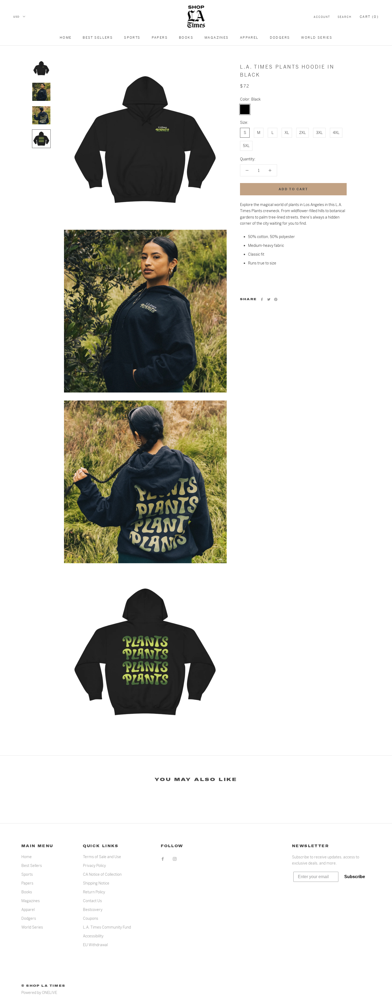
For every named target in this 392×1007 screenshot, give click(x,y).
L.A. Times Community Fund (107, 927)
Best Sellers (98, 37)
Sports (132, 37)
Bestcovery (92, 909)
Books (186, 37)
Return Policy (94, 892)
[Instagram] (175, 859)
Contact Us (92, 900)
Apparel (249, 37)
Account (322, 17)
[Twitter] (268, 299)
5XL (246, 145)
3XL (319, 132)
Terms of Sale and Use (102, 856)
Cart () (369, 17)
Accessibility (93, 936)
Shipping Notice (96, 883)
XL (287, 132)
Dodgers (280, 37)
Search (344, 17)
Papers (160, 37)
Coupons (90, 918)
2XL (302, 132)
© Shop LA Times (43, 986)
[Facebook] (261, 299)
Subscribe (354, 876)
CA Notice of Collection (102, 874)
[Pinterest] (275, 299)
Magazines (217, 37)
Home (66, 37)
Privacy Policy (94, 865)
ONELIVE (49, 992)
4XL (336, 132)
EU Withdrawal (95, 944)
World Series (316, 37)
